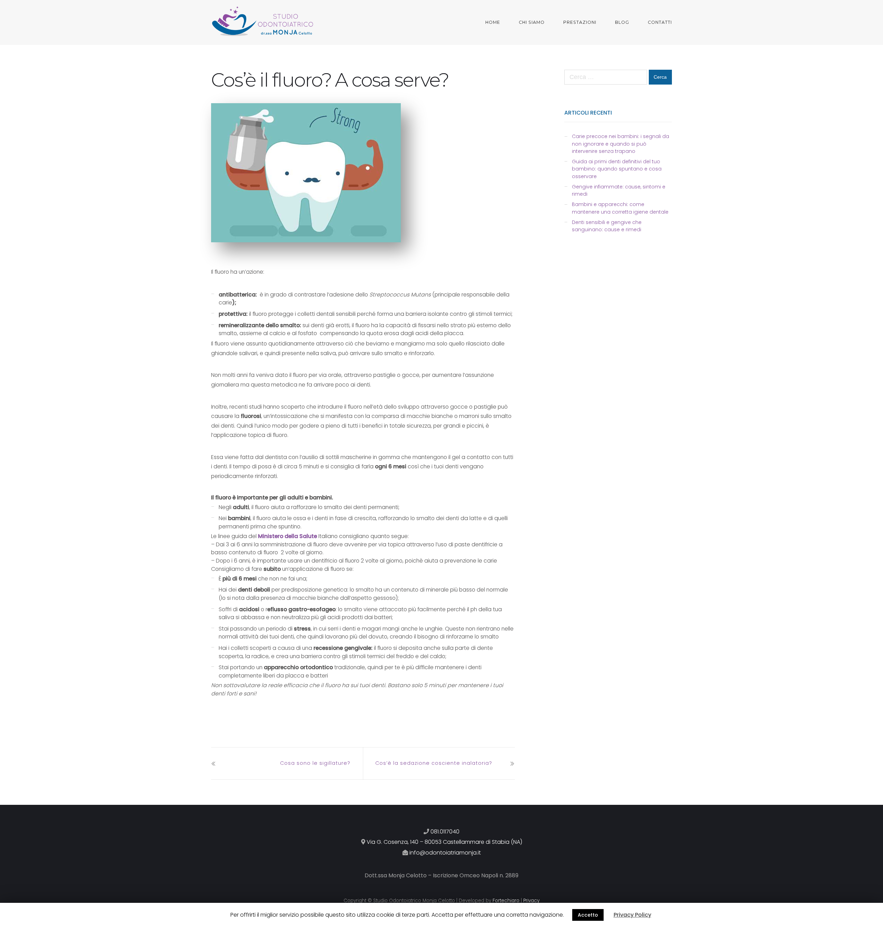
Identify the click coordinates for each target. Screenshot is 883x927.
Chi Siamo (532, 22)
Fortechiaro (506, 900)
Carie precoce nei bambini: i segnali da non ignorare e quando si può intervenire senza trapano (620, 144)
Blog (622, 22)
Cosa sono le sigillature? (315, 763)
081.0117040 (444, 832)
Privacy (531, 900)
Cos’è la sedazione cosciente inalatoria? (433, 763)
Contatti (660, 22)
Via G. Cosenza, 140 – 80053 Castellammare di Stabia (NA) (444, 842)
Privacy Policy (632, 915)
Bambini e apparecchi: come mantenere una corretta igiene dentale (620, 208)
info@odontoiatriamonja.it (445, 853)
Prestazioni (579, 22)
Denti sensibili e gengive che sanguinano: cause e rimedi (607, 226)
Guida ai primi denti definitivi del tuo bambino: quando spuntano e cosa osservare (617, 169)
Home (492, 22)
